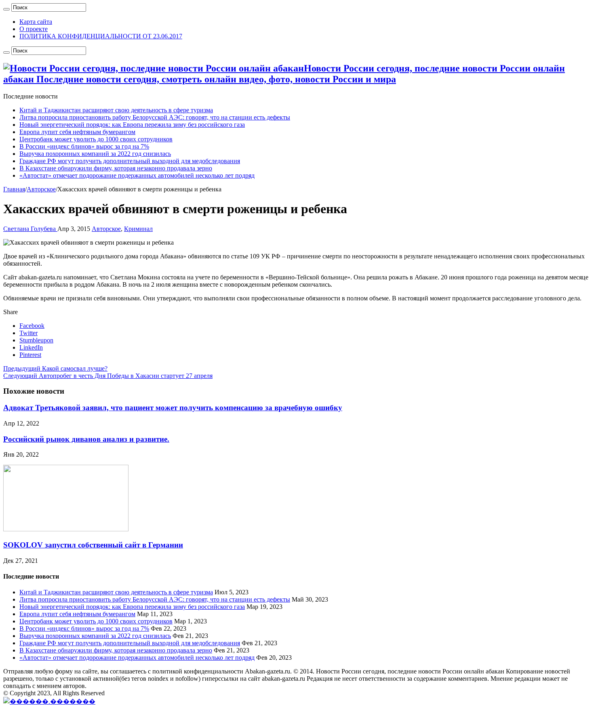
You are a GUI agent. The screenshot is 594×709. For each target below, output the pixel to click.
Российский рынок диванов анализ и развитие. (86, 439)
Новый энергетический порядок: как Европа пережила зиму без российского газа (132, 124)
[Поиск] (6, 9)
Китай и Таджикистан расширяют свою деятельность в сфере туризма (116, 110)
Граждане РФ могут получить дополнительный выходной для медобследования (129, 160)
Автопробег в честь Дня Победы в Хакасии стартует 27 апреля (108, 375)
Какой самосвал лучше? (55, 368)
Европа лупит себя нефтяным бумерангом (77, 131)
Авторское (41, 189)
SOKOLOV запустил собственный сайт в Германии (93, 545)
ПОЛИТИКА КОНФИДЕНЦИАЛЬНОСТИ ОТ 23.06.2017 (100, 36)
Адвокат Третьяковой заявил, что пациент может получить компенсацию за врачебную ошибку (172, 407)
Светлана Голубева (30, 228)
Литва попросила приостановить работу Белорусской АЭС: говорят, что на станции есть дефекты (154, 117)
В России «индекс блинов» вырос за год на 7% (84, 146)
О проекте (33, 28)
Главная (14, 189)
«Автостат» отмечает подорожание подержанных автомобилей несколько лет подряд (137, 175)
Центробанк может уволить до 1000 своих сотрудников (96, 139)
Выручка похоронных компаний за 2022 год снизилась (95, 153)
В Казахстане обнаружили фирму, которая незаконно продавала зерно (115, 168)
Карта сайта (35, 21)
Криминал (138, 228)
